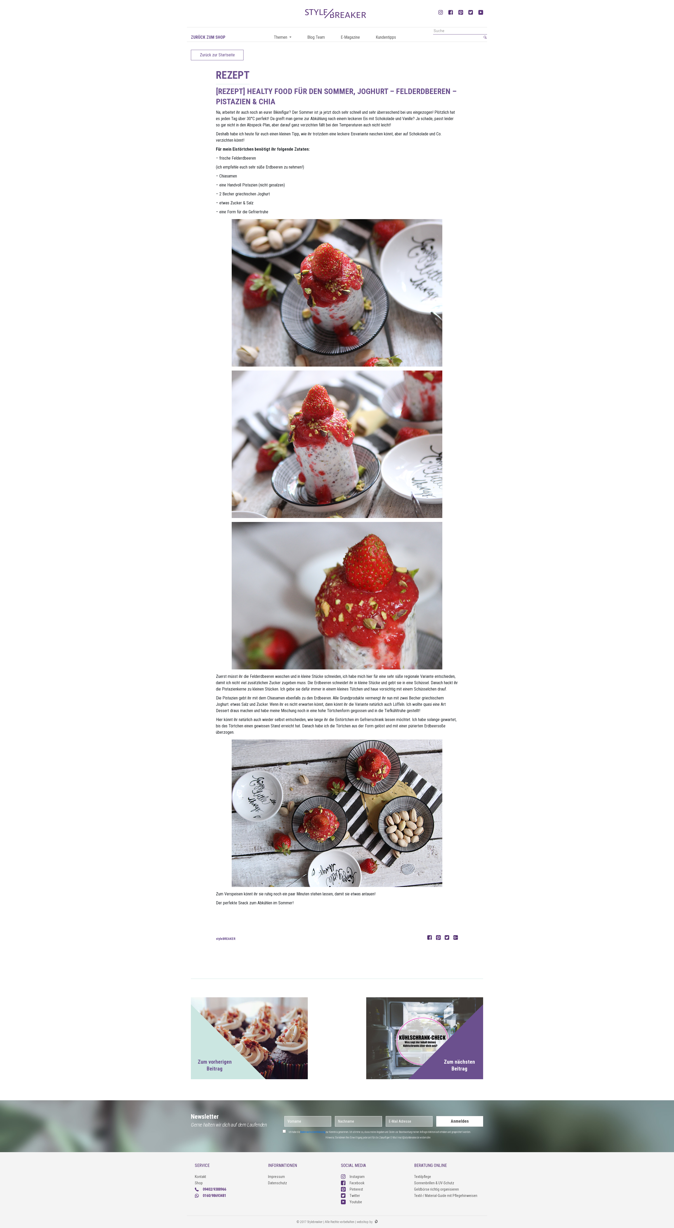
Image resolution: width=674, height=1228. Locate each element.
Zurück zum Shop (208, 37)
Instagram (357, 1177)
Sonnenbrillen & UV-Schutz (434, 1183)
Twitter (355, 1196)
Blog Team (316, 37)
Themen (281, 37)
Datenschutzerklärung (312, 1132)
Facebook (357, 1183)
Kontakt (200, 1177)
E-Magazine (350, 37)
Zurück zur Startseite (217, 54)
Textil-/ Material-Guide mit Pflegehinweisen (445, 1196)
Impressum (276, 1177)
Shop (199, 1183)
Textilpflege (422, 1177)
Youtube (356, 1202)
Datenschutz (277, 1183)
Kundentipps (386, 37)
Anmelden (460, 1121)
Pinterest (356, 1189)
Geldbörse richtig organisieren (436, 1189)
